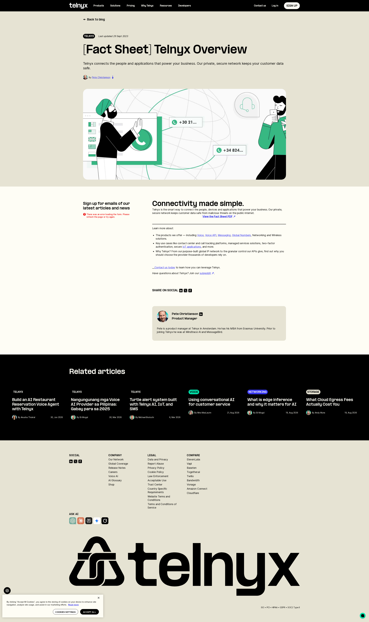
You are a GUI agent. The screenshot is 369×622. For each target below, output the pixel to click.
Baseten (191, 467)
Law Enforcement (158, 476)
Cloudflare (193, 493)
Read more (73, 605)
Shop (111, 484)
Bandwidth (193, 480)
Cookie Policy (156, 471)
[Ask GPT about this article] (7, 590)
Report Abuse (156, 463)
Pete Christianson (101, 77)
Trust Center (155, 484)
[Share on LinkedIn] (181, 290)
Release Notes (117, 467)
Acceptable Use (157, 480)
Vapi (189, 463)
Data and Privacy (158, 459)
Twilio (190, 476)
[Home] (78, 6)
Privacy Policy (156, 467)
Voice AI (113, 476)
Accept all (89, 612)
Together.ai (193, 471)
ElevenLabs (193, 459)
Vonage (191, 484)
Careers (112, 471)
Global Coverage (118, 463)
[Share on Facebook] (190, 290)
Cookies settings (65, 612)
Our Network (116, 459)
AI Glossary (115, 480)
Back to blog (96, 19)
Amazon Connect (197, 488)
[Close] (98, 598)
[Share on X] (185, 290)
